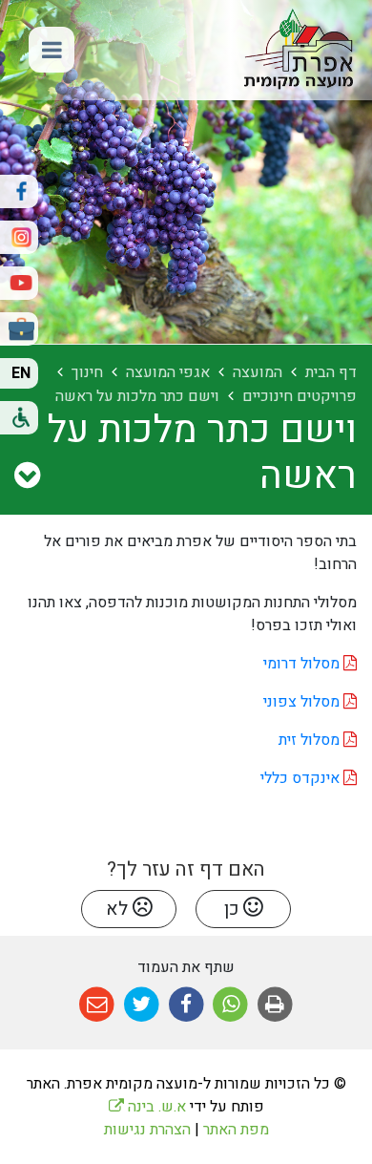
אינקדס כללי (300, 778)
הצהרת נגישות (147, 1129)
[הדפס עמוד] (275, 1005)
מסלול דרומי (301, 663)
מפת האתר (236, 1129)
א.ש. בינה (147, 1106)
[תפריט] (51, 50)
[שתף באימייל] (96, 1005)
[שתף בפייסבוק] (186, 1005)
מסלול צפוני (301, 701)
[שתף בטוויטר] (141, 1005)
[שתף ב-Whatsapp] (230, 1005)
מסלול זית (309, 740)
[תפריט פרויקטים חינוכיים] (27, 476)
